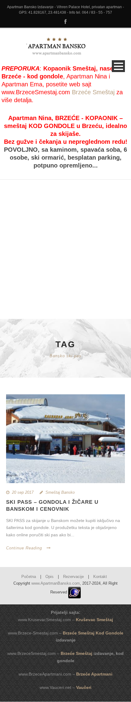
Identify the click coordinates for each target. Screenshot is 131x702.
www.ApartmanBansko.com (55, 583)
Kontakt (100, 576)
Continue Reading (24, 548)
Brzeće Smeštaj (93, 92)
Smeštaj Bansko (60, 492)
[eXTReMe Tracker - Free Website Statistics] (74, 592)
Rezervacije (73, 576)
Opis (49, 576)
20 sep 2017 (23, 492)
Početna (28, 576)
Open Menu (118, 66)
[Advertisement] (65, 245)
